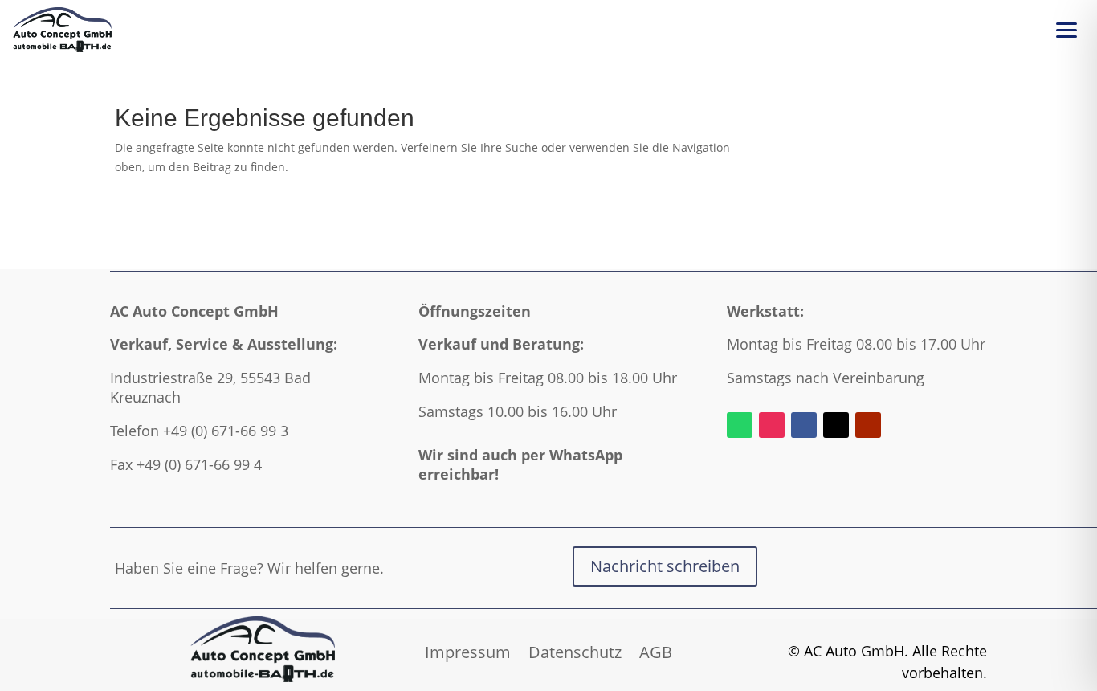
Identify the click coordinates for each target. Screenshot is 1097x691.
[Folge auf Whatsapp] (739, 425)
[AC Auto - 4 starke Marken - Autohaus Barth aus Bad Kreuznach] (62, 29)
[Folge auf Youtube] (868, 425)
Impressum (468, 649)
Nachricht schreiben (665, 566)
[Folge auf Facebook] (804, 425)
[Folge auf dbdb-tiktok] (836, 425)
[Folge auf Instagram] (772, 425)
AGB (655, 649)
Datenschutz (575, 649)
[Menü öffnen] (1066, 29)
